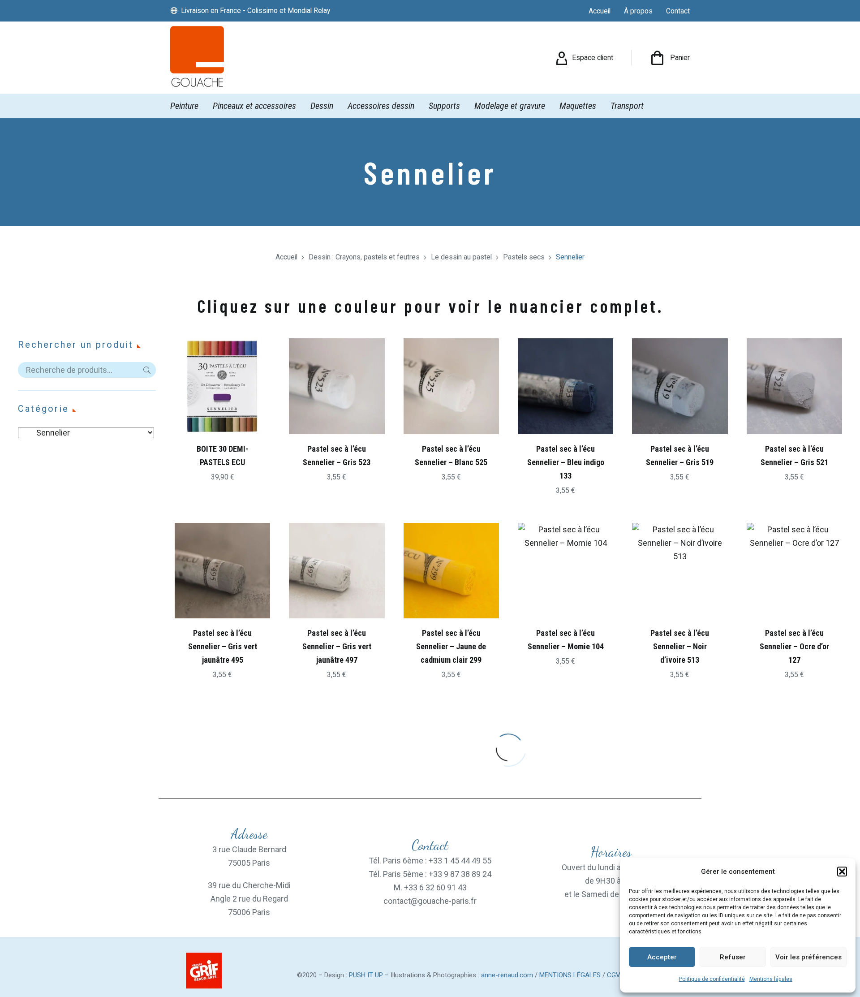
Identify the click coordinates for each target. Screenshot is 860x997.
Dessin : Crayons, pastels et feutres (364, 257)
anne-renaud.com (507, 975)
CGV (613, 975)
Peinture (184, 105)
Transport (627, 105)
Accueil (286, 257)
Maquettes (577, 105)
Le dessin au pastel (461, 257)
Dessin (321, 105)
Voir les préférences (808, 957)
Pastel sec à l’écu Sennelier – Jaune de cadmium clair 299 (451, 646)
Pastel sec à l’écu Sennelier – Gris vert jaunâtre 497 (336, 646)
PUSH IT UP (366, 975)
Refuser (733, 957)
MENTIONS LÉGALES (570, 975)
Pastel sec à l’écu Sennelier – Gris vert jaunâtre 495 (222, 646)
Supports (444, 105)
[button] (842, 871)
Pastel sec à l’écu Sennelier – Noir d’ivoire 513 (679, 646)
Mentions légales (770, 979)
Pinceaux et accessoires (254, 105)
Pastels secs (524, 257)
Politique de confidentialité (712, 979)
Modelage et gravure (509, 105)
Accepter (662, 957)
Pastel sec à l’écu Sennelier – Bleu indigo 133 (565, 462)
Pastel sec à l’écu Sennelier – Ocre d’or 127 (794, 646)
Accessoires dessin (381, 105)
